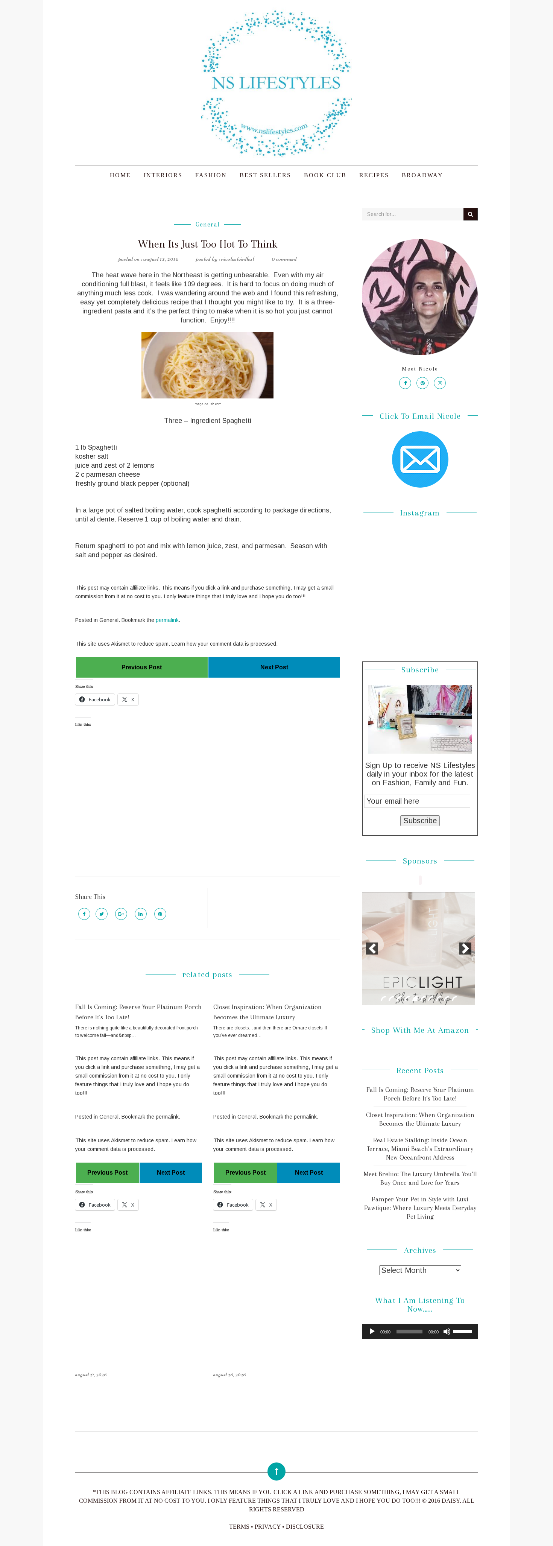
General (208, 224)
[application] (420, 1331)
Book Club (325, 175)
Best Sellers (265, 175)
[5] (415, 998)
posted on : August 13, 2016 (148, 258)
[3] (399, 998)
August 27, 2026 (91, 1374)
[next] (465, 948)
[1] (383, 998)
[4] (407, 998)
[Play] (372, 1331)
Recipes (374, 175)
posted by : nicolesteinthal (225, 258)
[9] (446, 998)
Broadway (422, 175)
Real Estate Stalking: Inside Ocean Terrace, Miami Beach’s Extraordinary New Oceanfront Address (420, 1148)
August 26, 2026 (229, 1374)
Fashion (211, 175)
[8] (438, 998)
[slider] (463, 1331)
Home (120, 175)
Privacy (268, 1526)
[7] (430, 998)
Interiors (163, 175)
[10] (454, 998)
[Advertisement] (207, 808)
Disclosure (305, 1526)
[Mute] (447, 1331)
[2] (391, 998)
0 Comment (284, 258)
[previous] (372, 948)
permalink (167, 620)
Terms (239, 1526)
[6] (422, 998)
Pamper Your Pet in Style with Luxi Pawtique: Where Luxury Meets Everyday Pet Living (420, 1207)
